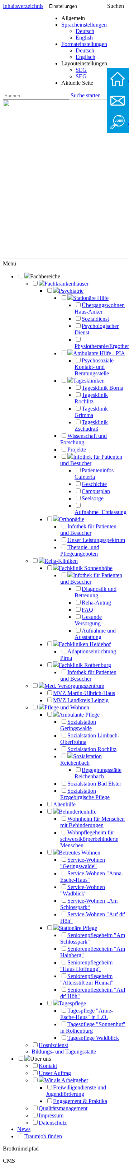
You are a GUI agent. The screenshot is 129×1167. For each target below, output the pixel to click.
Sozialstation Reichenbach (81, 759)
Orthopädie (71, 519)
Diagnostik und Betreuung (95, 592)
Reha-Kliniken (61, 561)
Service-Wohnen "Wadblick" (82, 890)
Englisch (85, 57)
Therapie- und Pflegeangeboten (79, 550)
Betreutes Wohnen (79, 852)
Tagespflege (72, 1003)
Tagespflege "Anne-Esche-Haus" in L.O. (86, 1014)
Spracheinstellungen (84, 25)
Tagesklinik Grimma (91, 412)
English (84, 37)
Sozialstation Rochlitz (91, 749)
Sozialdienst (95, 319)
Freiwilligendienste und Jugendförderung (76, 1090)
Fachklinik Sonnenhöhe (86, 568)
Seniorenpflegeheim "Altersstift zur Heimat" (87, 979)
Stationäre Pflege (78, 928)
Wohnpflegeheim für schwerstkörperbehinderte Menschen (89, 838)
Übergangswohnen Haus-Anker (100, 308)
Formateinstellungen (84, 44)
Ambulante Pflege (79, 715)
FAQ (87, 610)
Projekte (76, 449)
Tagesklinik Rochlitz (91, 398)
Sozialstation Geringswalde (78, 725)
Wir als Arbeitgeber (66, 1080)
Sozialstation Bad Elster (94, 784)
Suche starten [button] (86, 95)
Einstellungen (63, 6)
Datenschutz (53, 1123)
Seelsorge (93, 498)
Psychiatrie (71, 291)
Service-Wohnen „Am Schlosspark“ (89, 904)
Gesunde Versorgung (88, 620)
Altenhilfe (64, 804)
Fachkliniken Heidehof (85, 644)
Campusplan (96, 491)
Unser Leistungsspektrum (96, 540)
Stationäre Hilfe (91, 298)
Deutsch (85, 31)
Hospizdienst (53, 1045)
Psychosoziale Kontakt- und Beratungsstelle (94, 366)
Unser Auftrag (55, 1073)
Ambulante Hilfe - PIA (99, 353)
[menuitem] (84, 31)
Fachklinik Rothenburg (85, 665)
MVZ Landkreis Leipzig (81, 700)
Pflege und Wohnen (66, 707)
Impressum (51, 1115)
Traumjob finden (43, 1136)
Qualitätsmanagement (63, 1108)
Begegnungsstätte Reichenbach (98, 773)
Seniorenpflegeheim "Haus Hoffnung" (86, 965)
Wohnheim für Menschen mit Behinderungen (92, 822)
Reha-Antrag (96, 602)
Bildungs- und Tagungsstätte (64, 1051)
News (23, 1129)
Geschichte (94, 484)
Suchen (115, 6)
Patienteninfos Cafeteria (94, 473)
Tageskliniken (89, 381)
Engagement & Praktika (80, 1101)
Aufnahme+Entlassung (100, 512)
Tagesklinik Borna (102, 388)
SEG (81, 70)
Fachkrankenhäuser (66, 284)
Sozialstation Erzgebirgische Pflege (85, 794)
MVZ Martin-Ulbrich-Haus (84, 693)
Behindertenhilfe (77, 812)
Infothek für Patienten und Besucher (91, 460)
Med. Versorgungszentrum (74, 686)
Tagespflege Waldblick (93, 1038)
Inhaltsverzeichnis (23, 6)
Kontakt (48, 1066)
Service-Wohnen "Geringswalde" (82, 863)
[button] (9, 263)
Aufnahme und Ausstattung (95, 634)
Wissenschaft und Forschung (83, 439)
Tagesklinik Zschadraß (91, 425)
